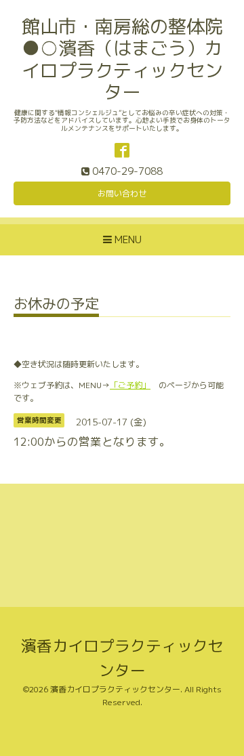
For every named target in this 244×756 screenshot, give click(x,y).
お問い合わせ (122, 193)
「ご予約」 (130, 385)
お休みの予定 (56, 305)
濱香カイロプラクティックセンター (115, 689)
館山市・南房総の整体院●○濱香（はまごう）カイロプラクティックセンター (122, 59)
